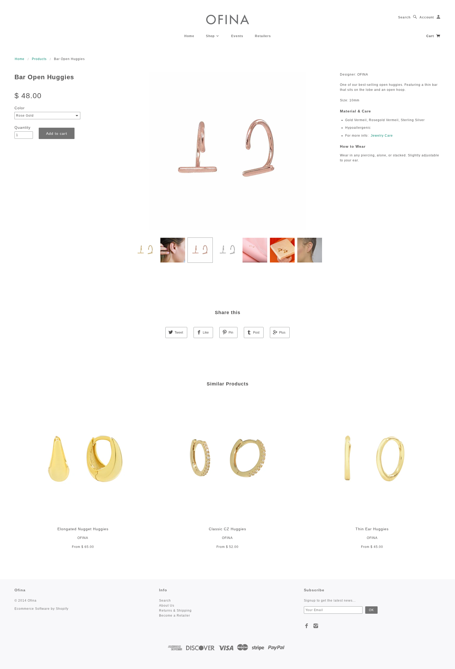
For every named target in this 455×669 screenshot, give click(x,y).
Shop (211, 36)
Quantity (22, 127)
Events (237, 36)
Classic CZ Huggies (227, 529)
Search (404, 17)
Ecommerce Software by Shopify (41, 609)
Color (19, 108)
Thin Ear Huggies (372, 529)
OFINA (82, 538)
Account (426, 17)
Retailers (263, 36)
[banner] (227, 19)
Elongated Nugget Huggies (82, 529)
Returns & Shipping (175, 610)
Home (189, 36)
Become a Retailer (174, 615)
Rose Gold (25, 115)
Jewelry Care (382, 135)
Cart (430, 36)
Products (39, 59)
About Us (166, 605)
